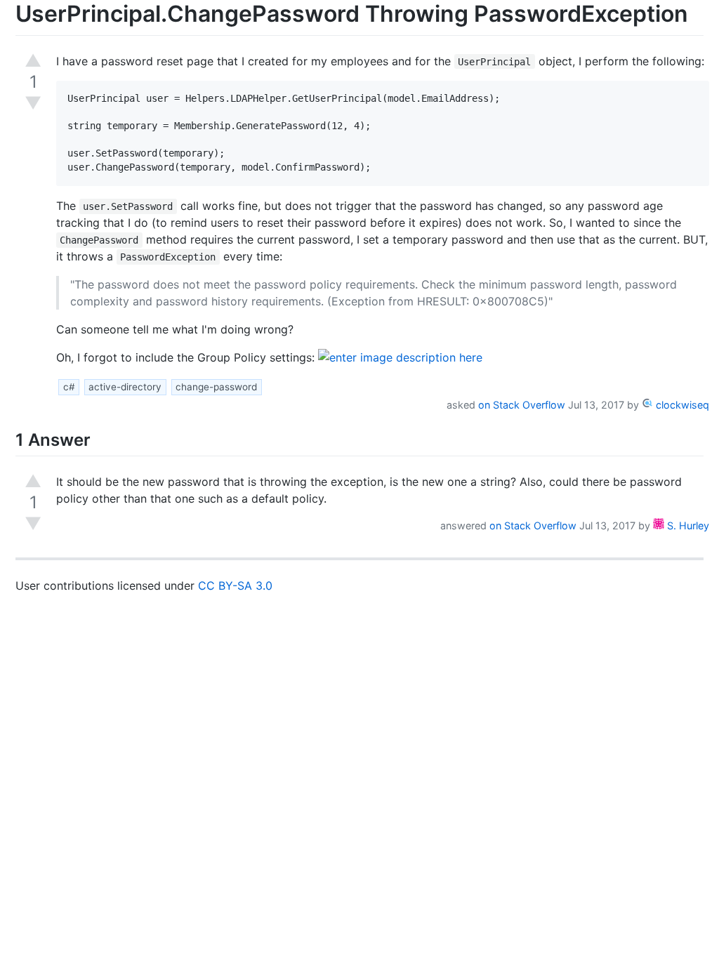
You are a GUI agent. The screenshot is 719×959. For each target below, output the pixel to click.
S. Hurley (686, 525)
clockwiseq (681, 405)
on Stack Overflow (521, 405)
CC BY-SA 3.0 (235, 585)
